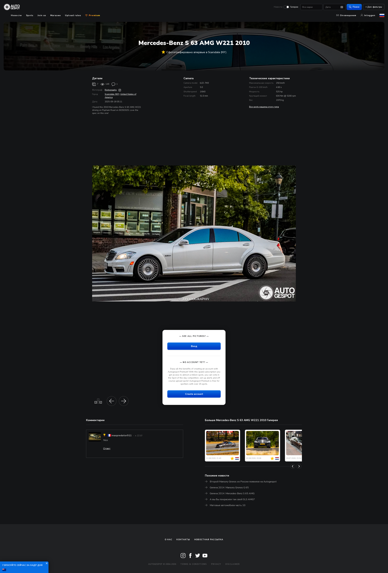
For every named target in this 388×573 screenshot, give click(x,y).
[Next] (299, 466)
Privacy (216, 564)
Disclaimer (232, 564)
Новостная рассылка (208, 539)
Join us (42, 15)
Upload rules (73, 15)
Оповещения (348, 15)
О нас (168, 539)
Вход (194, 346)
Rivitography (111, 89)
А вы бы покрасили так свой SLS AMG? (232, 499)
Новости (278, 7)
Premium (94, 15)
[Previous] (293, 466)
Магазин (55, 15)
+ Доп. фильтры (373, 6)
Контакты (183, 539)
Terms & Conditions (193, 564)
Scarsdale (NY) (112, 94)
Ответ (106, 448)
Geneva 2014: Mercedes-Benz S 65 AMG (232, 493)
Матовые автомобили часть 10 (227, 505)
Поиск (356, 6)
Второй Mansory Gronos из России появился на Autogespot (243, 481)
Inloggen (369, 15)
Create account (194, 394)
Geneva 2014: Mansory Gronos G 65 (229, 487)
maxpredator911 (122, 435)
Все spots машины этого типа (264, 106)
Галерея (294, 7)
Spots (29, 15)
